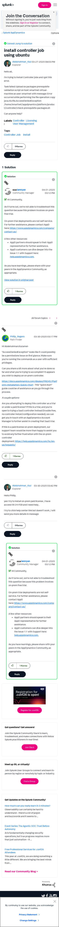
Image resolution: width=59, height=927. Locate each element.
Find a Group (29, 781)
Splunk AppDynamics (14, 32)
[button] (53, 44)
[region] (29, 912)
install (26, 134)
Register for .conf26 (30, 710)
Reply (12, 155)
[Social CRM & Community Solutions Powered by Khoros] (48, 883)
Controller (18, 120)
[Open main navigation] (55, 4)
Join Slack (29, 747)
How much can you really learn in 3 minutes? (27, 805)
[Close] (54, 901)
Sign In (45, 5)
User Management (23, 123)
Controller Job (12, 134)
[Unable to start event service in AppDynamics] (50, 318)
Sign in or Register (29, 22)
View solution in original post (19, 279)
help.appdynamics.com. (22, 256)
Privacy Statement (28, 914)
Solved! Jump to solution (19, 43)
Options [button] (54, 33)
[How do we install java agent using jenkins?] (56, 318)
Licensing (31, 120)
